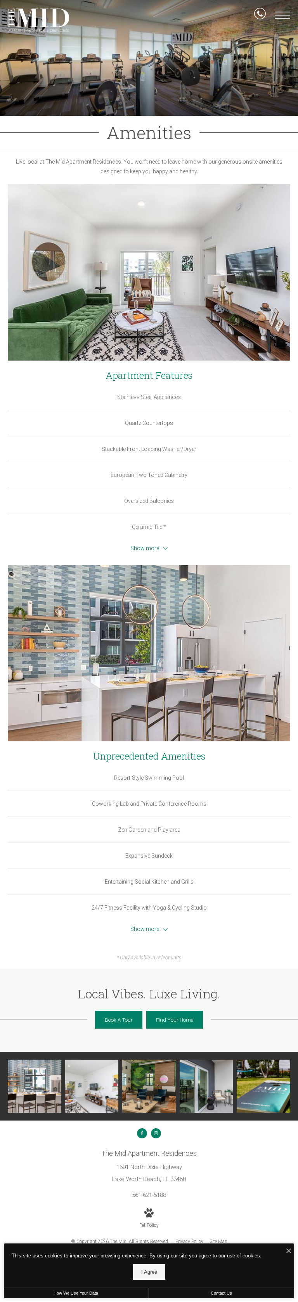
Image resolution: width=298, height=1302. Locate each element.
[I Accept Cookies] (288, 1251)
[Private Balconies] (206, 1086)
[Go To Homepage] (39, 20)
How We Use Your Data (76, 1293)
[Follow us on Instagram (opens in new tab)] (156, 1133)
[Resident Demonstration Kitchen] (34, 1086)
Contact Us (221, 1293)
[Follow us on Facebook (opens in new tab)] (142, 1133)
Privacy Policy (189, 1241)
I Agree (149, 1272)
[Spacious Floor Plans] (92, 1086)
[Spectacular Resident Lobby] (149, 1086)
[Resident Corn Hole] (263, 1086)
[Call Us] (260, 15)
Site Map (218, 1241)
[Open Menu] (282, 15)
